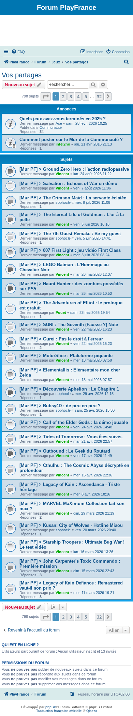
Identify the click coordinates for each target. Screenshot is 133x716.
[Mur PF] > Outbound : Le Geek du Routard (64, 451)
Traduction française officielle (59, 711)
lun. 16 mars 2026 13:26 (93, 552)
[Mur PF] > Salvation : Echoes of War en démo (68, 183)
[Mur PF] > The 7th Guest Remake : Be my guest (70, 233)
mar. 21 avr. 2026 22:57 (92, 441)
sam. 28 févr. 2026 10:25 (86, 123)
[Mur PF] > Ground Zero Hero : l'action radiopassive (74, 169)
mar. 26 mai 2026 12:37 (92, 274)
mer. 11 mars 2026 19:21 (93, 593)
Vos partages (22, 75)
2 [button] (63, 96)
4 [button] (78, 96)
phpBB (50, 707)
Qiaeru (91, 711)
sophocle (63, 202)
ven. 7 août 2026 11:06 (92, 188)
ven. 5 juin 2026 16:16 (91, 224)
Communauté (51, 127)
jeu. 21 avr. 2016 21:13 (93, 144)
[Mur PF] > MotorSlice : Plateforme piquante (66, 355)
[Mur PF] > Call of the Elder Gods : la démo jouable (73, 422)
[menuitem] (18, 52)
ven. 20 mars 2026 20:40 (95, 530)
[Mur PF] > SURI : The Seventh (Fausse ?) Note (68, 324)
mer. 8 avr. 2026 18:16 (91, 494)
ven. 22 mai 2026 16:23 (92, 329)
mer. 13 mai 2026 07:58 (92, 360)
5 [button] (86, 96)
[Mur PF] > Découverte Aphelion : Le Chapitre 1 (69, 389)
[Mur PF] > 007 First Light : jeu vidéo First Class (70, 250)
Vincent (62, 174)
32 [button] (99, 96)
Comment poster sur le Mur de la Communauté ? (71, 139)
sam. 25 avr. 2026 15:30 (95, 410)
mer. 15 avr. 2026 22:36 (92, 475)
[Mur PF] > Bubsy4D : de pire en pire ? (60, 405)
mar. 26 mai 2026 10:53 (92, 293)
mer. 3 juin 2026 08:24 (91, 255)
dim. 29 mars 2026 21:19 (93, 513)
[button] (46, 96)
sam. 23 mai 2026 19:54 (90, 312)
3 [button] (71, 96)
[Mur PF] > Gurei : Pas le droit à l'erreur (61, 338)
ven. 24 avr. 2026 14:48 (92, 427)
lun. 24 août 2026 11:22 (92, 174)
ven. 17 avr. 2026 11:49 (92, 456)
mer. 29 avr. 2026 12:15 (94, 394)
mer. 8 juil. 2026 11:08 (92, 202)
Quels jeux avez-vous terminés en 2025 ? (62, 118)
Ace (59, 123)
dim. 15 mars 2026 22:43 (93, 571)
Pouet (61, 312)
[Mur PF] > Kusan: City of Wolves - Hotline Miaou (71, 525)
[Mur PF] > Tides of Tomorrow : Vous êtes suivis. (71, 436)
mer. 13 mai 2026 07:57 (92, 380)
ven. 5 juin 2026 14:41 (93, 238)
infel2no (63, 144)
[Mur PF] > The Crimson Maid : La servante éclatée (72, 197)
